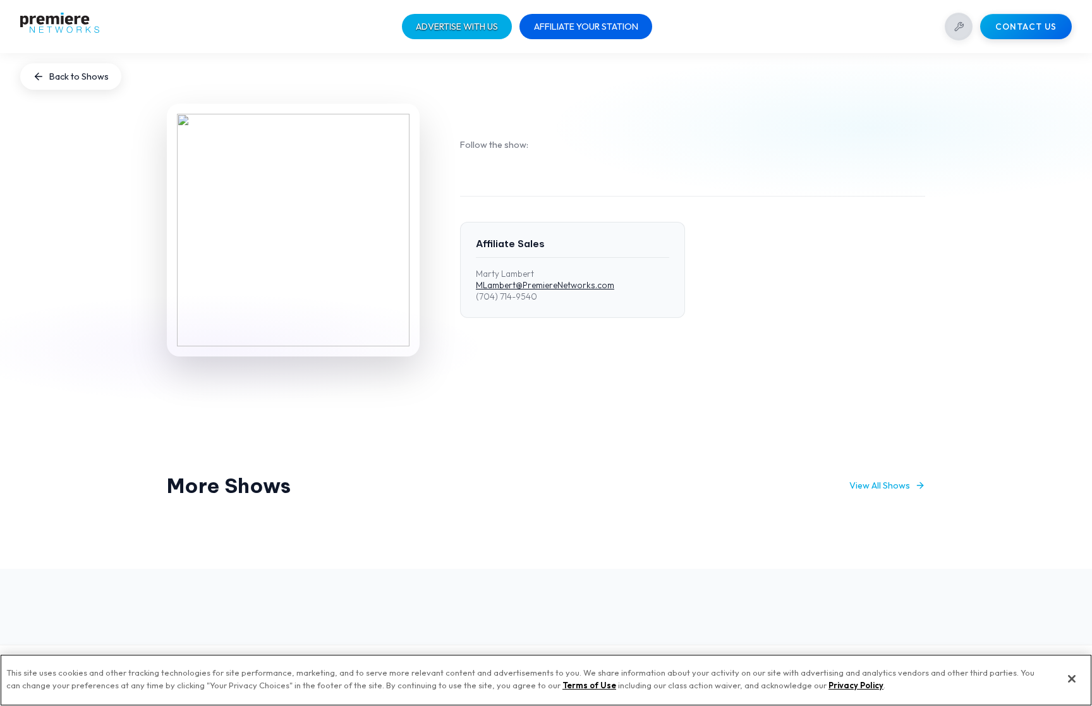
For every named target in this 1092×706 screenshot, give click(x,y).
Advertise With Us (457, 26)
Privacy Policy (855, 684)
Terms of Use (589, 684)
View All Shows (879, 485)
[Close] (1072, 679)
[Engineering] (959, 26)
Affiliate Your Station (586, 26)
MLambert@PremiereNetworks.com (545, 285)
